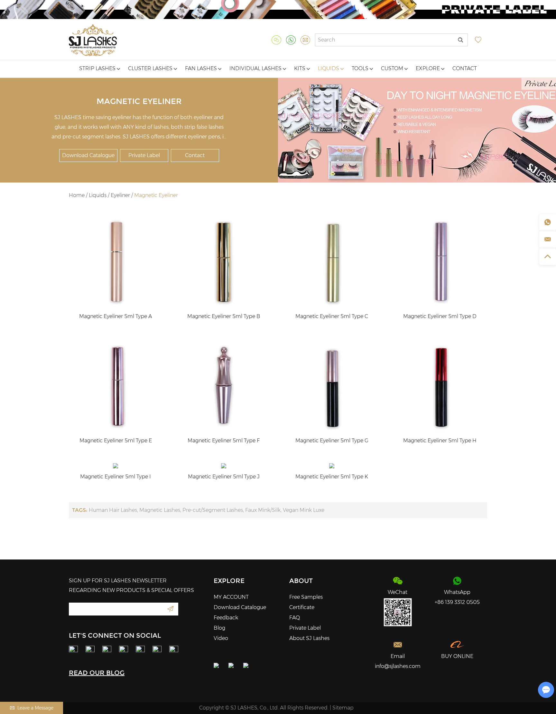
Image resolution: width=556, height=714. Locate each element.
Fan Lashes (201, 68)
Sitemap (343, 708)
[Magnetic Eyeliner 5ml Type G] (331, 385)
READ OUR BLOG (97, 673)
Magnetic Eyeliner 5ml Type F (224, 440)
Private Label (144, 155)
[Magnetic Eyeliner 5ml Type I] (115, 465)
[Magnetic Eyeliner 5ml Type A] (115, 261)
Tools (361, 68)
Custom (392, 68)
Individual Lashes (256, 68)
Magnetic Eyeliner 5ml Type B (223, 316)
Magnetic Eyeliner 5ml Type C (331, 316)
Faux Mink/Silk (263, 510)
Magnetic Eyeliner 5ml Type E (115, 440)
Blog (219, 628)
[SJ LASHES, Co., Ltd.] (93, 40)
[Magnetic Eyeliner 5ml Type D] (439, 261)
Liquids (329, 68)
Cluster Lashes (151, 68)
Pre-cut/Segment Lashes (212, 510)
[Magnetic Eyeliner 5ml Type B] (223, 261)
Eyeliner (120, 195)
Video (221, 638)
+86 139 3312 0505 (457, 602)
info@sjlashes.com (398, 666)
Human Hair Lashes (113, 510)
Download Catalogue (88, 155)
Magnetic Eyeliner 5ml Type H (440, 440)
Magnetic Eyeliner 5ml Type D (440, 316)
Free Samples (306, 597)
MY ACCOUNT (231, 597)
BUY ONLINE (457, 656)
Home (77, 195)
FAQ (294, 618)
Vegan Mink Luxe (303, 510)
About (301, 581)
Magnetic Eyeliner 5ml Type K (331, 477)
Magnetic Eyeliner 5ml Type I (115, 477)
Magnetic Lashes (159, 510)
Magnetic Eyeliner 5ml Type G (331, 440)
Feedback (226, 618)
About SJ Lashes (309, 638)
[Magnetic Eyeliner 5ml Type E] (115, 385)
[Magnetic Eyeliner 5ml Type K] (331, 465)
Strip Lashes (98, 68)
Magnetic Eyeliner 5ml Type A (115, 316)
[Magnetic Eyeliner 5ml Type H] (439, 385)
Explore (428, 68)
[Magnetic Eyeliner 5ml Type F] (223, 385)
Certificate (301, 607)
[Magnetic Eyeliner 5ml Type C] (331, 261)
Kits (300, 68)
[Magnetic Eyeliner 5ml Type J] (223, 465)
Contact (464, 68)
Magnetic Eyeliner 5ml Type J (224, 477)
